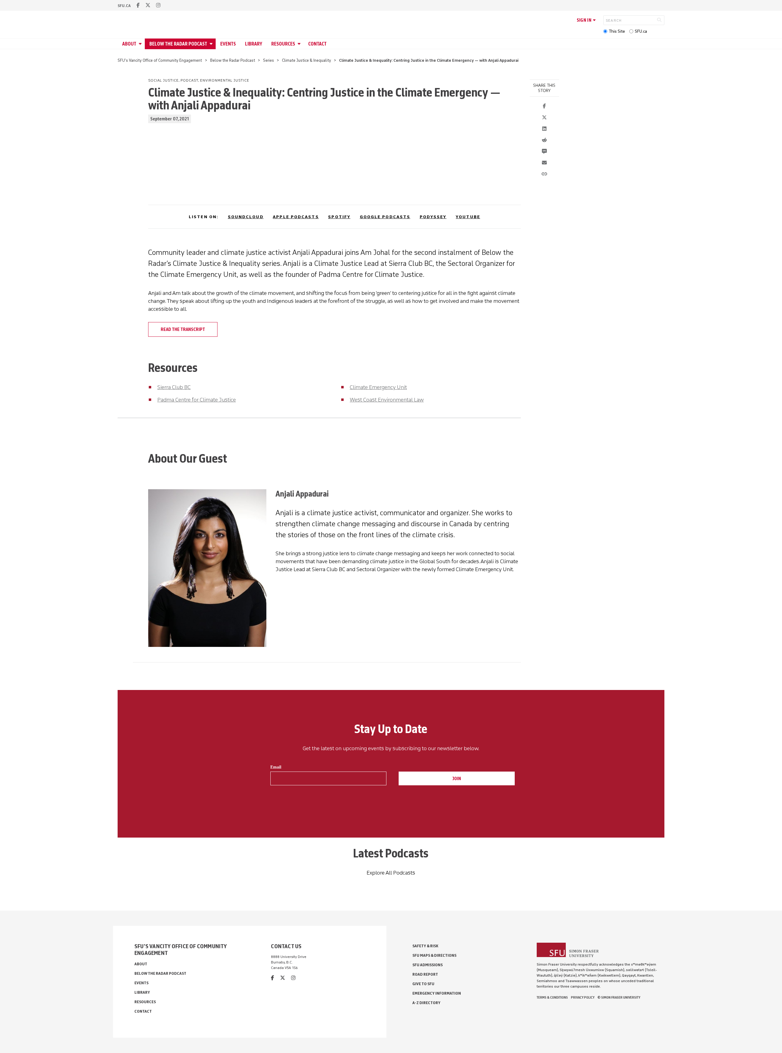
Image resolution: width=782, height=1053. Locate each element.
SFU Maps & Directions (434, 955)
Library (253, 44)
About (129, 44)
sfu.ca (124, 5)
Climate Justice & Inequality (306, 60)
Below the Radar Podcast (178, 44)
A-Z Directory (426, 1002)
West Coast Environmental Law (387, 399)
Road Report (425, 974)
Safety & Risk (425, 945)
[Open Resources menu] (300, 44)
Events (228, 44)
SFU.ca (641, 31)
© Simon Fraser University (618, 997)
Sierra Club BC (174, 387)
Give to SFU (423, 983)
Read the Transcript (183, 329)
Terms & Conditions (552, 997)
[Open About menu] (141, 44)
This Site (617, 31)
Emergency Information (436, 993)
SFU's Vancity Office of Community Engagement (160, 60)
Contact (317, 44)
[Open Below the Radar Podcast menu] (212, 44)
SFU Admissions (427, 964)
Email (275, 767)
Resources (283, 44)
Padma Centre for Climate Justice (196, 399)
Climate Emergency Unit (378, 387)
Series (268, 60)
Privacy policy (582, 997)
